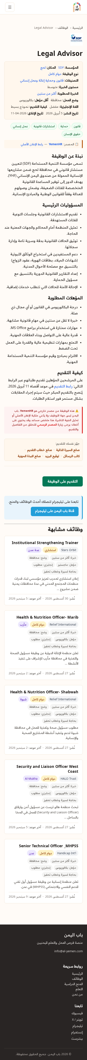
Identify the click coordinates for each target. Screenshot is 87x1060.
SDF (61, 67)
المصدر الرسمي (47, 424)
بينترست (77, 1039)
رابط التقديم (63, 386)
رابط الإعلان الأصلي (32, 144)
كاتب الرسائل (71, 456)
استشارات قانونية (44, 126)
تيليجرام (77, 1026)
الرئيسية (77, 28)
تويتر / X (77, 1019)
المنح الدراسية (73, 984)
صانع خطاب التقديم (39, 450)
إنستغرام (77, 1032)
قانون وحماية (54, 80)
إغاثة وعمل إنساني (32, 80)
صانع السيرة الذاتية (68, 450)
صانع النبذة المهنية (29, 456)
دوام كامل (54, 74)
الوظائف (63, 28)
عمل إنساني (20, 126)
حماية (64, 126)
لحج (43, 67)
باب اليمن (73, 934)
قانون (77, 126)
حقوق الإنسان (72, 134)
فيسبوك (77, 1013)
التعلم (79, 989)
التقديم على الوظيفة (63, 481)
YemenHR (55, 144)
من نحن (77, 994)
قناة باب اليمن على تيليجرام (54, 511)
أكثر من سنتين (46, 93)
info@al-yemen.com (68, 951)
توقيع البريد (52, 456)
